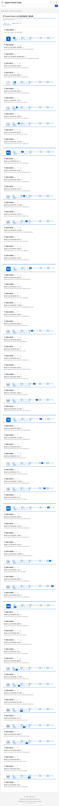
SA (30, 37)
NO (53, 37)
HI (17, 39)
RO (30, 39)
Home (2, 11)
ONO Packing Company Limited (33, 801)
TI (42, 82)
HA (15, 39)
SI (32, 37)
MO (25, 39)
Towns (6, 23)
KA (22, 37)
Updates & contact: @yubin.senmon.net (29, 799)
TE (45, 37)
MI (19, 39)
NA (48, 37)
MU (22, 39)
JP (50, 2)
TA (40, 37)
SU (35, 37)
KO (27, 37)
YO (27, 39)
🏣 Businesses (17, 23)
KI (24, 37)
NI (50, 37)
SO (37, 37)
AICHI (6, 11)
